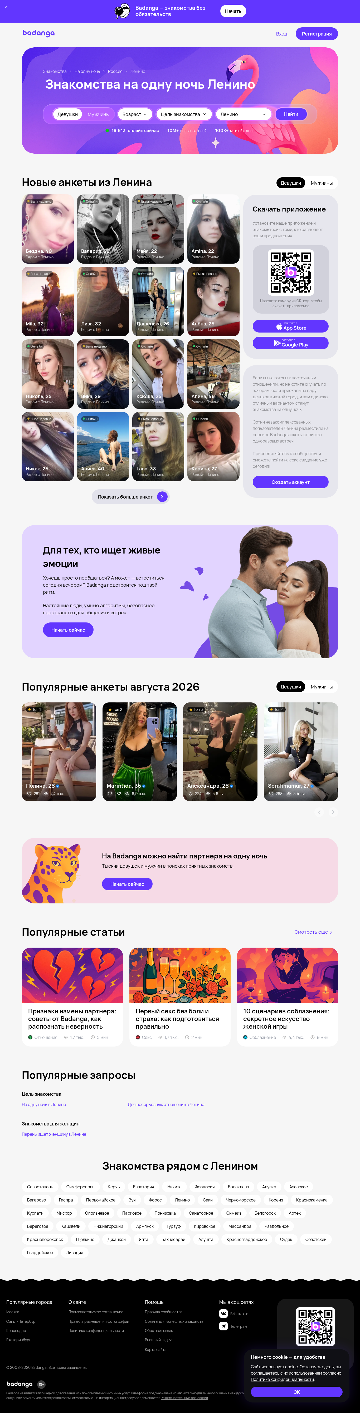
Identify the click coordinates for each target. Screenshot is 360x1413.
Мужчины (99, 114)
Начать (233, 11)
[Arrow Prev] (319, 812)
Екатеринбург (18, 1339)
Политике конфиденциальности (282, 1379)
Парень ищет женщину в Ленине (54, 1134)
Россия (115, 71)
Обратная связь (159, 1330)
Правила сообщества (163, 1311)
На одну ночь (87, 71)
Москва (12, 1311)
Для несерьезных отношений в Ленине (166, 1104)
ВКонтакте (239, 1313)
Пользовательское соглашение (96, 1311)
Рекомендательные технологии (184, 1398)
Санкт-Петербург (21, 1321)
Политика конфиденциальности (96, 1330)
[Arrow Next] (333, 812)
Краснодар (16, 1330)
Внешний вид (156, 1339)
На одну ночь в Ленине (44, 1104)
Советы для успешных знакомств (174, 1321)
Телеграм (238, 1326)
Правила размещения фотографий (99, 1321)
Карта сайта (156, 1349)
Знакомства (55, 71)
